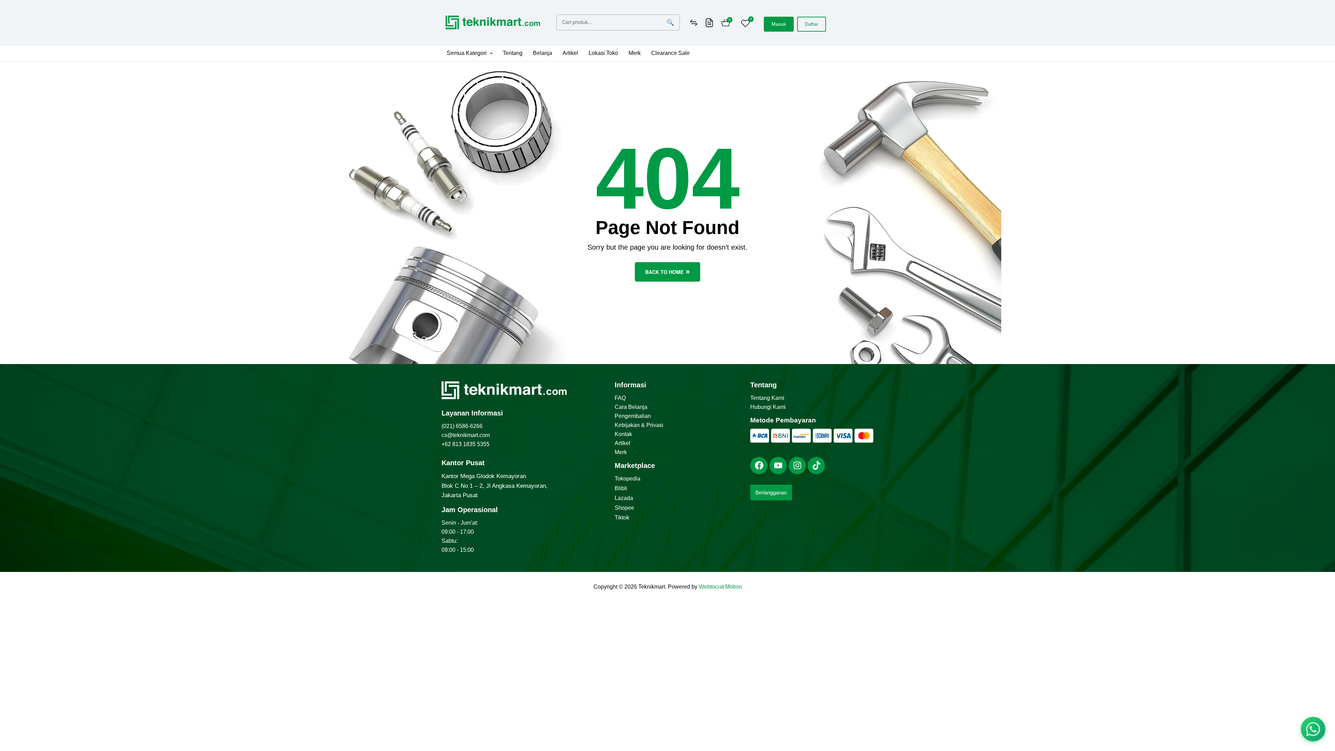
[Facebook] (759, 465)
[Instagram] (797, 465)
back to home (664, 271)
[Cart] (725, 23)
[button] (469, 53)
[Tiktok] (816, 465)
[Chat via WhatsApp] (1313, 729)
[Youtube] (778, 465)
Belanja (542, 53)
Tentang (513, 53)
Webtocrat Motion (720, 587)
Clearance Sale (670, 53)
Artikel (570, 53)
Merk (635, 53)
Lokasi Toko (603, 53)
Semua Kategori (467, 53)
